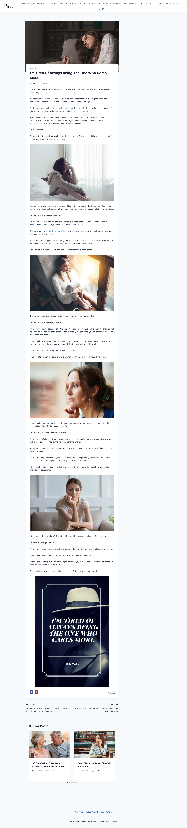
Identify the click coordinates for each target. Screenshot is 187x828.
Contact (109, 812)
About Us (79, 812)
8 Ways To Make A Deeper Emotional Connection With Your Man (96, 708)
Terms (101, 812)
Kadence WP (111, 821)
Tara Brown (36, 83)
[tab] (67, 782)
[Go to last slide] (32, 755)
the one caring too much (62, 108)
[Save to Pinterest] (36, 692)
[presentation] (49, 744)
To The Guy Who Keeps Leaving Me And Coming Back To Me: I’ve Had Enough (47, 708)
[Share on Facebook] (31, 692)
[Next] (111, 755)
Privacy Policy (91, 812)
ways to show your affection (56, 231)
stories (33, 68)
